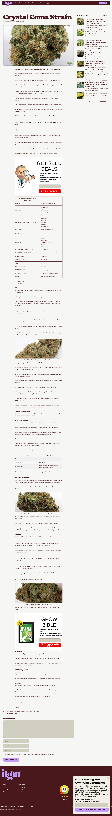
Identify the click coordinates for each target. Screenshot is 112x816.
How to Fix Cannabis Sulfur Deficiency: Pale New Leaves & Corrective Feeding (95, 32)
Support (48, 3)
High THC (32, 711)
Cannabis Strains (9, 711)
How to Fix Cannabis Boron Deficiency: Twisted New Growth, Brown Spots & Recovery (96, 21)
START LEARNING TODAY (91, 809)
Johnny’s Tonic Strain (11, 713)
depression (58, 550)
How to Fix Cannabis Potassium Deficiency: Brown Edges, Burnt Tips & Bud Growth (95, 63)
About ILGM (5, 790)
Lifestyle (21, 792)
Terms (69, 807)
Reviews (4, 794)
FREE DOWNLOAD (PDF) (50, 645)
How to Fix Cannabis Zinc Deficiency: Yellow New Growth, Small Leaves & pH (95, 42)
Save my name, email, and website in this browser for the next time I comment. (29, 754)
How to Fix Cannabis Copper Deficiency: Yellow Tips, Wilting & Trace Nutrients (96, 84)
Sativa (37, 711)
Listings (20, 794)
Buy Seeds (103, 3)
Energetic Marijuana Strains (22, 711)
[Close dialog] (108, 778)
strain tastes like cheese (24, 443)
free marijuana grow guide (31, 607)
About (42, 3)
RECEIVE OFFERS (49, 191)
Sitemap (4, 796)
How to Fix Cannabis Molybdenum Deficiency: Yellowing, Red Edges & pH (96, 74)
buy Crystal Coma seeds (34, 312)
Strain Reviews (33, 3)
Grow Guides (19, 3)
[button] (56, 3)
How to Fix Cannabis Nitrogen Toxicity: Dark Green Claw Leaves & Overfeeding (96, 53)
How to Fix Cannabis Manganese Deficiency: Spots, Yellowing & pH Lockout (96, 95)
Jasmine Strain (9, 715)
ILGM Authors (6, 792)
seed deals (32, 153)
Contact (4, 788)
